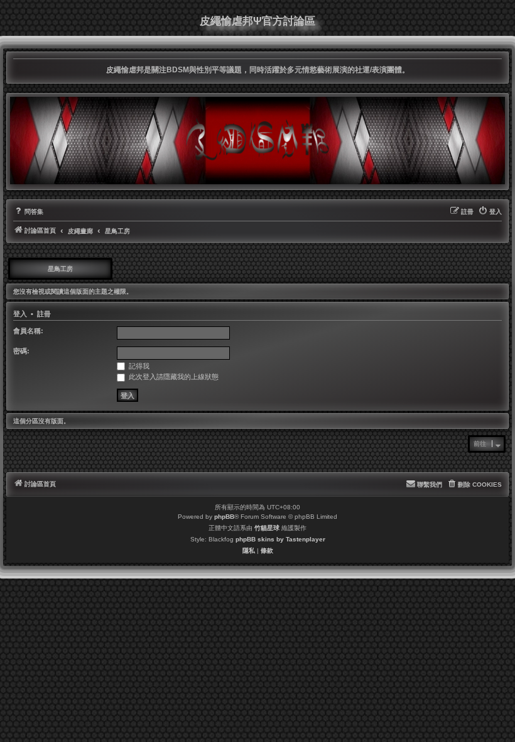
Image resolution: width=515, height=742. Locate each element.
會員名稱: (28, 331)
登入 (20, 314)
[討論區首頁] (257, 140)
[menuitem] (28, 211)
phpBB (224, 516)
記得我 (138, 366)
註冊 (44, 314)
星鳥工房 (60, 268)
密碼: (21, 351)
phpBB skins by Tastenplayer (280, 539)
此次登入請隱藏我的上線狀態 (173, 376)
